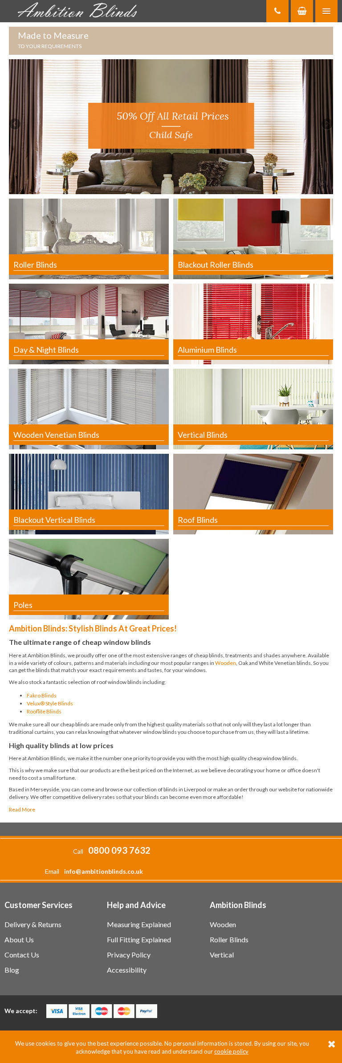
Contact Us (21, 954)
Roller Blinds (229, 939)
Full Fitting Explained (139, 939)
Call (112, 851)
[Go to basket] (302, 11)
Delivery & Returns (32, 924)
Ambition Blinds (80, 11)
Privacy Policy (129, 954)
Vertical (222, 954)
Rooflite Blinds (44, 711)
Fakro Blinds (42, 695)
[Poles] (89, 578)
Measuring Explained (139, 924)
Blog (11, 969)
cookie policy (231, 1051)
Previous (15, 124)
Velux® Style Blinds (50, 703)
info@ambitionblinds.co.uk (103, 871)
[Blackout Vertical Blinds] (89, 493)
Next (326, 124)
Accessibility (127, 969)
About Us (19, 939)
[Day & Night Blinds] (89, 323)
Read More (22, 809)
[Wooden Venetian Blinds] (89, 408)
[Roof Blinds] (253, 493)
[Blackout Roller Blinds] (253, 238)
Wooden (225, 663)
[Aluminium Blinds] (253, 323)
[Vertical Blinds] (253, 408)
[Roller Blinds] (89, 238)
